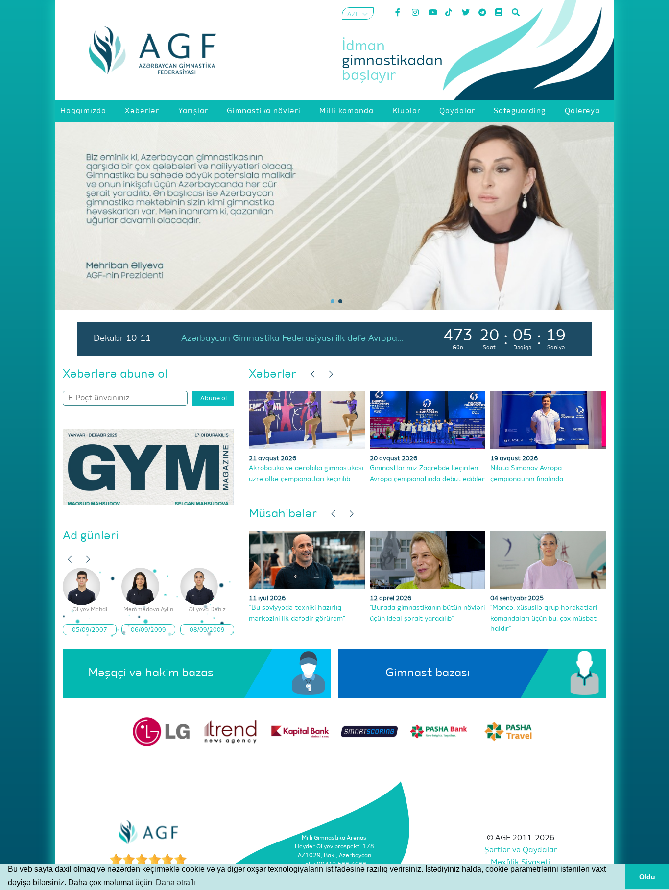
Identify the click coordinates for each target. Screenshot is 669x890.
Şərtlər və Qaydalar (520, 850)
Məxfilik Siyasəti (520, 862)
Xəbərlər (272, 374)
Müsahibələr (283, 514)
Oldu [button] (647, 877)
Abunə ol (213, 398)
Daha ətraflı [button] (176, 882)
